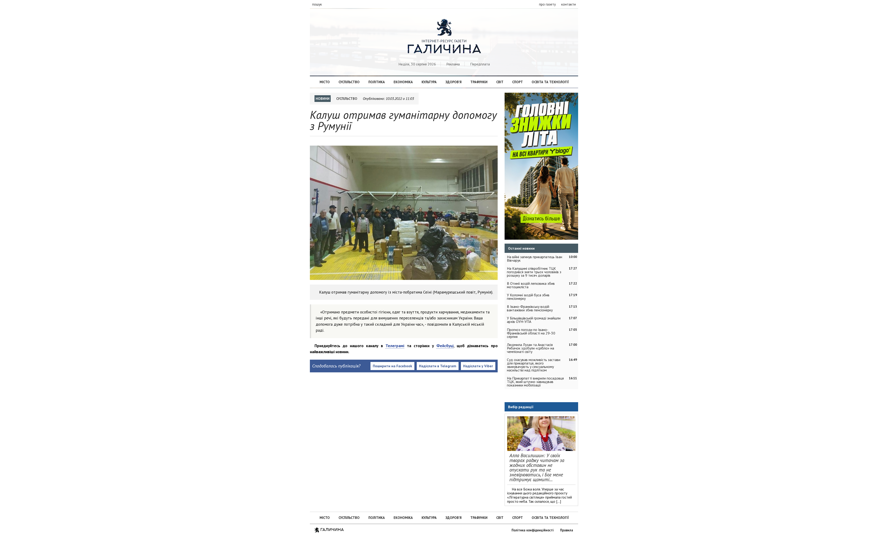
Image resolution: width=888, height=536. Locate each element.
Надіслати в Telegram (437, 366)
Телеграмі (394, 345)
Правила (566, 530)
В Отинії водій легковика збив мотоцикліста (531, 285)
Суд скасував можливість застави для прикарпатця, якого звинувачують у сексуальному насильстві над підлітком (533, 364)
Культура (429, 82)
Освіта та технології (550, 82)
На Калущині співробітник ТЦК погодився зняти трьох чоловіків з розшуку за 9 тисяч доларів (534, 272)
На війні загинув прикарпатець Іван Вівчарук (534, 258)
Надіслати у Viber (478, 366)
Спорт (517, 82)
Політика (376, 82)
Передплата (480, 64)
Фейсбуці (444, 345)
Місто (325, 82)
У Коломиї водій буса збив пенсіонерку (528, 297)
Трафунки (478, 82)
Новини (323, 98)
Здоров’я (453, 82)
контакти (568, 4)
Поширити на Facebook (392, 366)
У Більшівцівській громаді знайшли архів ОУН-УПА (534, 320)
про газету (547, 4)
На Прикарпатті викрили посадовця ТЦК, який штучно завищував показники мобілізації (535, 381)
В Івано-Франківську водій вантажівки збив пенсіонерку (530, 308)
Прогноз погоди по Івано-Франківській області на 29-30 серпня (531, 333)
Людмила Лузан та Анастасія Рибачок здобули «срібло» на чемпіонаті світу (530, 348)
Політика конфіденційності (533, 530)
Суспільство (349, 82)
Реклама (453, 64)
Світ (499, 82)
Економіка (403, 82)
